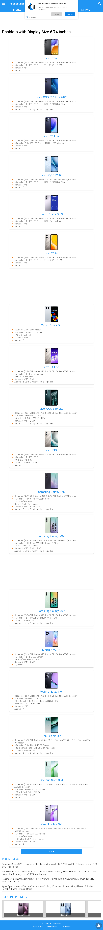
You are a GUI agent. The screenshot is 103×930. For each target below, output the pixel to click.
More (51, 851)
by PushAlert (32, 17)
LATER (57, 14)
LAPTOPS (85, 10)
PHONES (17, 10)
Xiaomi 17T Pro (23, 915)
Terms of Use (52, 927)
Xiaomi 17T (66, 915)
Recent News (10, 858)
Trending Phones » (14, 897)
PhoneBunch (17, 3)
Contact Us (65, 927)
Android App (38, 927)
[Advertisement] (51, 20)
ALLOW (70, 14)
